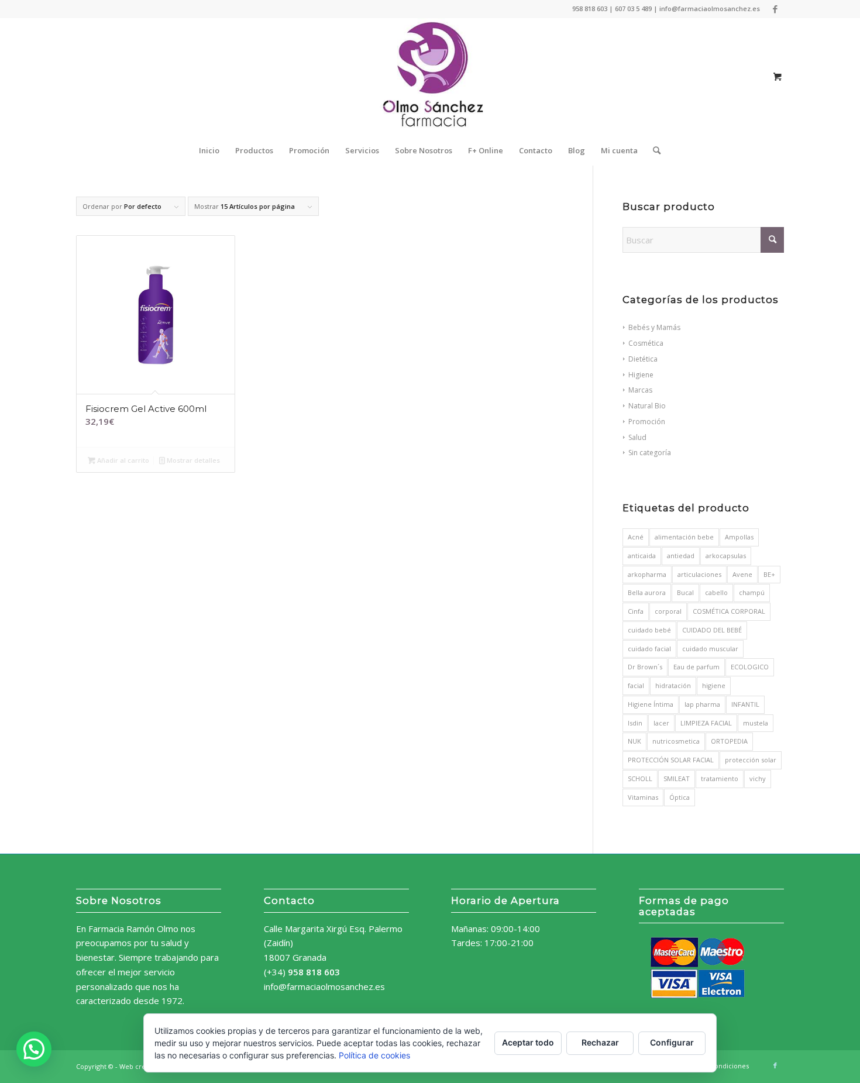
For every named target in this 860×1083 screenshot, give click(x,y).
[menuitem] (209, 150)
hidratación (673, 685)
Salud (637, 437)
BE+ (769, 574)
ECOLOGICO (750, 666)
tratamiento (719, 778)
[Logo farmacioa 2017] (430, 76)
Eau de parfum (696, 666)
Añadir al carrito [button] (122, 460)
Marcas (640, 390)
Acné (636, 536)
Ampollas (739, 536)
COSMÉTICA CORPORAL (729, 611)
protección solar (750, 759)
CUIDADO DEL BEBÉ (712, 629)
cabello (716, 592)
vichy (757, 778)
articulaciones (699, 574)
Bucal (685, 592)
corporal (668, 611)
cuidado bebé (649, 629)
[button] (33, 1049)
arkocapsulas (726, 555)
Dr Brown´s (645, 666)
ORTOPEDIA (729, 741)
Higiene (640, 375)
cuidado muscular (710, 648)
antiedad (680, 555)
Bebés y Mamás (654, 327)
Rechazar (600, 1042)
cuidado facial (649, 648)
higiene (713, 685)
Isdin (635, 722)
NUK (634, 741)
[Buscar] (653, 150)
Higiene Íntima (650, 704)
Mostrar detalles (192, 460)
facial (636, 685)
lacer (661, 722)
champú (752, 592)
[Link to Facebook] (775, 9)
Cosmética (645, 343)
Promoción (646, 422)
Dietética (643, 359)
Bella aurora (647, 592)
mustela (755, 722)
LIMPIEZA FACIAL (706, 722)
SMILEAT (676, 778)
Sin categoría (649, 453)
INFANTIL (745, 704)
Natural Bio (647, 406)
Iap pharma (702, 704)
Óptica (679, 797)
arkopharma (647, 574)
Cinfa (636, 611)
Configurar (672, 1042)
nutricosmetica (676, 741)
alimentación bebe (684, 536)
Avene (742, 574)
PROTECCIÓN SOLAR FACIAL (671, 759)
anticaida (642, 555)
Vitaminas (643, 797)
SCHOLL (640, 778)
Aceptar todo (528, 1042)
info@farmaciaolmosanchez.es (324, 986)
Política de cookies (374, 1055)
